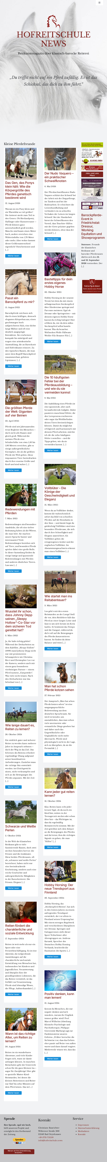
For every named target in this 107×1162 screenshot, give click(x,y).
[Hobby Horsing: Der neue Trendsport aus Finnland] (60, 862)
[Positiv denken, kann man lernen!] (60, 972)
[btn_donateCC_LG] (19, 1139)
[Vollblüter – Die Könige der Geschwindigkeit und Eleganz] (60, 465)
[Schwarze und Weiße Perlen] (21, 802)
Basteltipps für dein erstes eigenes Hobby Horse (58, 283)
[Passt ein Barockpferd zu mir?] (21, 271)
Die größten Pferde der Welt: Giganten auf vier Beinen (18, 411)
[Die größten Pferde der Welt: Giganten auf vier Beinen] (21, 381)
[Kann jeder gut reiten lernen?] (60, 769)
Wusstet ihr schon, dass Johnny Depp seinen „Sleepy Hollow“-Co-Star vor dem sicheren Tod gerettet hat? (20, 620)
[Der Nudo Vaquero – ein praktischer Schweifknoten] (60, 149)
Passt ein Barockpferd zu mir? (19, 300)
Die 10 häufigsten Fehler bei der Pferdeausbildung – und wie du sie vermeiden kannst (58, 385)
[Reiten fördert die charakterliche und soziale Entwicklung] (21, 903)
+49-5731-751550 (46, 1137)
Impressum (83, 1125)
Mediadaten (83, 1131)
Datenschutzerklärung (88, 1128)
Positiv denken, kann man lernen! (59, 996)
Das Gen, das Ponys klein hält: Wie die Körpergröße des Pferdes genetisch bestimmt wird (19, 190)
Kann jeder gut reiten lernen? (59, 793)
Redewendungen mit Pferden (20, 511)
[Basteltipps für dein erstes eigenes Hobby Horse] (60, 254)
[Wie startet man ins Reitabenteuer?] (60, 572)
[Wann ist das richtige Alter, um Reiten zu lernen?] (21, 1009)
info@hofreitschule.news (50, 1140)
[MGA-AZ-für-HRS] (92, 143)
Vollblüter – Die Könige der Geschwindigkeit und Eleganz (59, 493)
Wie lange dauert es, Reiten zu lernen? (20, 727)
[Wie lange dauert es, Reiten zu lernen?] (21, 703)
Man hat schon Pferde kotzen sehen (59, 688)
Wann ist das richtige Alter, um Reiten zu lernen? (20, 1037)
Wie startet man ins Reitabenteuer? (58, 598)
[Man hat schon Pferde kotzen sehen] (60, 664)
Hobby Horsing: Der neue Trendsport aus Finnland (59, 888)
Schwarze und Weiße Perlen (20, 828)
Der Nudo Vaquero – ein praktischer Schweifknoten (59, 177)
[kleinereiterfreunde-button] (92, 166)
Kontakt (81, 1134)
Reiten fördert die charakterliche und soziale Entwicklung (19, 929)
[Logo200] (53, 16)
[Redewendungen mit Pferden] (21, 485)
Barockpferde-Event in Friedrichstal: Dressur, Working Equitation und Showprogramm (93, 226)
